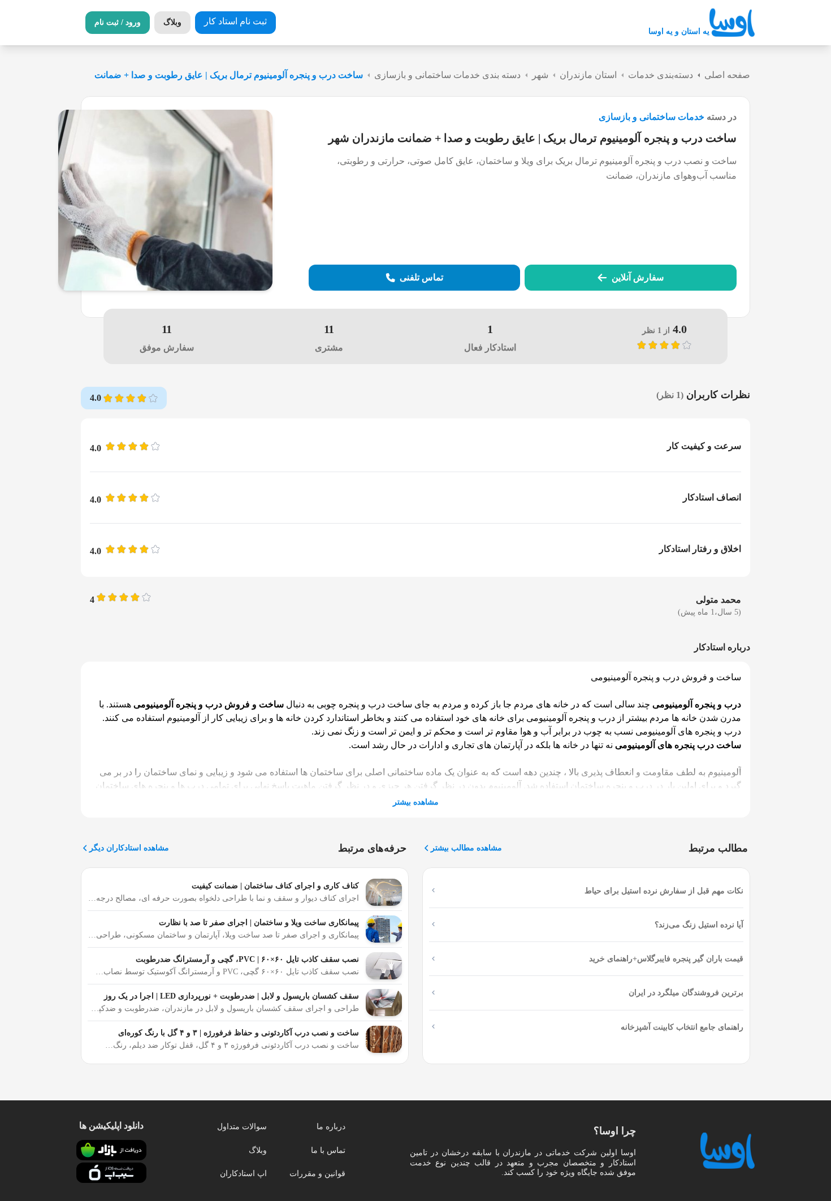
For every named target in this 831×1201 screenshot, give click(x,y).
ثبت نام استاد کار (235, 21)
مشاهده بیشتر (416, 802)
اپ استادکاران (243, 1173)
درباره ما (331, 1126)
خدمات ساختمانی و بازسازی (651, 117)
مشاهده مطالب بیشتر (466, 848)
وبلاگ (258, 1150)
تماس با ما (328, 1150)
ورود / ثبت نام (117, 22)
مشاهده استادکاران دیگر (129, 848)
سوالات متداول (242, 1126)
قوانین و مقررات (317, 1173)
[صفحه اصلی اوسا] (732, 22)
